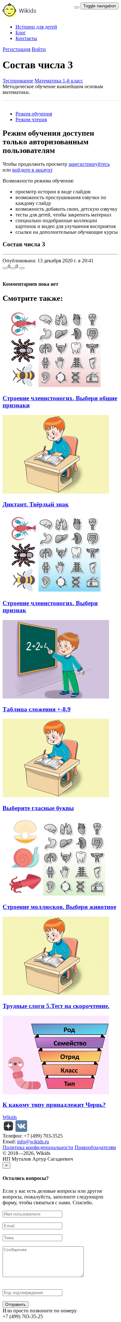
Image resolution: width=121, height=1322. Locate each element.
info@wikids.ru (33, 1141)
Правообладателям (95, 1147)
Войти (39, 49)
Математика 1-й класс (59, 80)
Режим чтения (31, 119)
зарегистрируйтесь (89, 164)
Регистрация (16, 49)
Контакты (26, 38)
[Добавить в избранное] (22, 268)
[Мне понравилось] (5, 268)
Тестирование (18, 80)
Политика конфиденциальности (38, 1147)
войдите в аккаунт (32, 170)
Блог (20, 32)
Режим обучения (33, 113)
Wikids (10, 1117)
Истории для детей (36, 27)
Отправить (15, 1304)
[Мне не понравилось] (12, 268)
